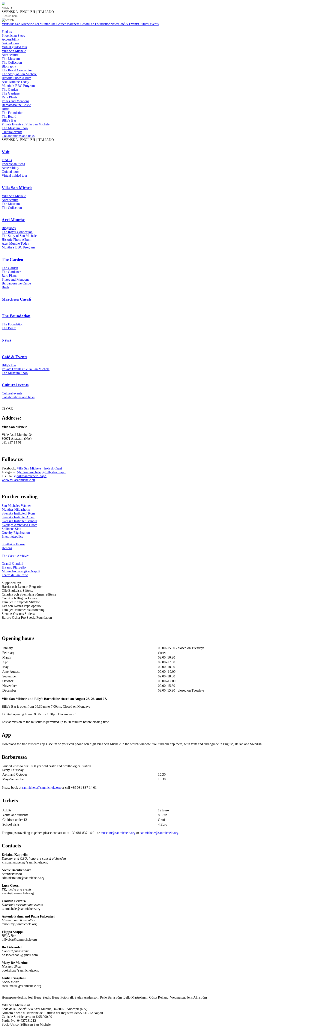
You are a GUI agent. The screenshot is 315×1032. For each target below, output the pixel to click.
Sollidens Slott (11, 529)
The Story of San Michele (19, 74)
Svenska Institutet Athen (18, 517)
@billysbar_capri (54, 472)
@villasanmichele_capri (30, 476)
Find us (7, 31)
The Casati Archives (15, 556)
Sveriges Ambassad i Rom (19, 525)
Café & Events (128, 24)
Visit (5, 24)
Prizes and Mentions (15, 101)
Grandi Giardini (12, 563)
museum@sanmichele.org (117, 833)
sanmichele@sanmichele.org (41, 787)
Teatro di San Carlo (15, 575)
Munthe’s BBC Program (18, 85)
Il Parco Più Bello (14, 567)
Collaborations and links (18, 136)
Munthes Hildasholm (16, 509)
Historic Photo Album (16, 78)
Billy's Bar (9, 120)
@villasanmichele (29, 472)
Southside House (13, 544)
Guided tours (10, 43)
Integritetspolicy (12, 536)
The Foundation (99, 24)
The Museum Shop (15, 128)
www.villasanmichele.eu (18, 480)
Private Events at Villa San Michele (26, 124)
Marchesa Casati (77, 24)
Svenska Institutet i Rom (18, 513)
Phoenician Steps (13, 35)
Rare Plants (9, 97)
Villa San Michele (20, 24)
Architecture (10, 55)
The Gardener (11, 93)
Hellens (7, 548)
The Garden (58, 24)
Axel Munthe (41, 24)
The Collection (12, 62)
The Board (9, 116)
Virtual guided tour (14, 47)
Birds (5, 109)
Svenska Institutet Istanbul (19, 521)
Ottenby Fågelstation (16, 532)
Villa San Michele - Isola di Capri (39, 468)
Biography (9, 66)
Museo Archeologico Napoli (21, 571)
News (114, 24)
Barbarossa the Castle (16, 105)
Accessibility (10, 39)
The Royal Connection (17, 70)
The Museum (11, 58)
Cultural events (148, 24)
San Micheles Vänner (16, 505)
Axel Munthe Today (15, 82)
